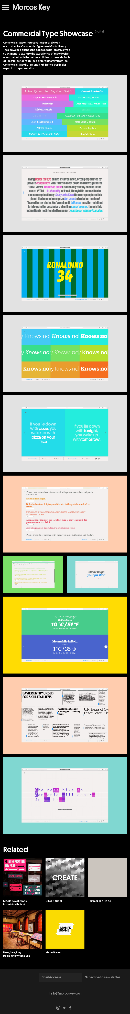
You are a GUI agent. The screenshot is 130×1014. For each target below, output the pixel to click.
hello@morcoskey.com (65, 993)
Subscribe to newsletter (102, 977)
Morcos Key (31, 7)
